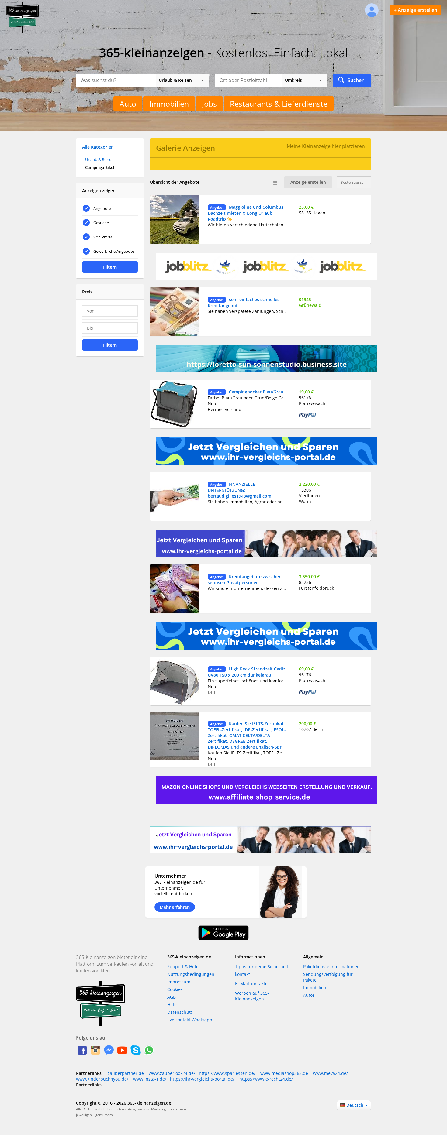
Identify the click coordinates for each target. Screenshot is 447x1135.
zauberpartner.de (126, 1073)
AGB (171, 997)
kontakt (242, 974)
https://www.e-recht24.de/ (265, 1079)
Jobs (209, 103)
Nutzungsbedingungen (190, 974)
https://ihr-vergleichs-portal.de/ (202, 1079)
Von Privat (102, 237)
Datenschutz (180, 1012)
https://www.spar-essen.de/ (227, 1073)
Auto (128, 103)
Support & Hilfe (183, 966)
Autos (309, 995)
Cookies (175, 989)
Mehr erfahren (175, 907)
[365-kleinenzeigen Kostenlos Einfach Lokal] (22, 31)
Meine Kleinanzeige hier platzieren (326, 146)
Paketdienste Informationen (331, 966)
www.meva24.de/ (330, 1073)
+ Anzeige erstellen (415, 10)
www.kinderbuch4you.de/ (102, 1079)
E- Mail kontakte (251, 983)
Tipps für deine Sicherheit (261, 966)
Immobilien (169, 103)
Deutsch (355, 1105)
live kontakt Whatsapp (189, 1020)
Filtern (110, 267)
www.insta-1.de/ (149, 1079)
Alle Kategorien (98, 147)
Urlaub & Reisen (99, 159)
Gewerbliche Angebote (113, 251)
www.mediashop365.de (283, 1073)
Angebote (102, 208)
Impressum (178, 982)
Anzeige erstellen (308, 182)
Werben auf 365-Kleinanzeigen (252, 996)
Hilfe (172, 1004)
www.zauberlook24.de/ (171, 1073)
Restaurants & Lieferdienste (278, 103)
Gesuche (101, 222)
